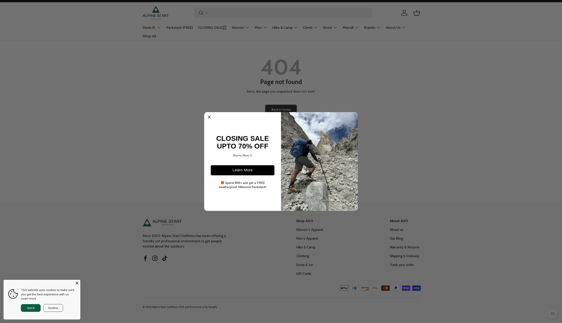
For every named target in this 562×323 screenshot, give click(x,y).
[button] (209, 117)
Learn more (28, 298)
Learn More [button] (242, 170)
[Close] (77, 283)
